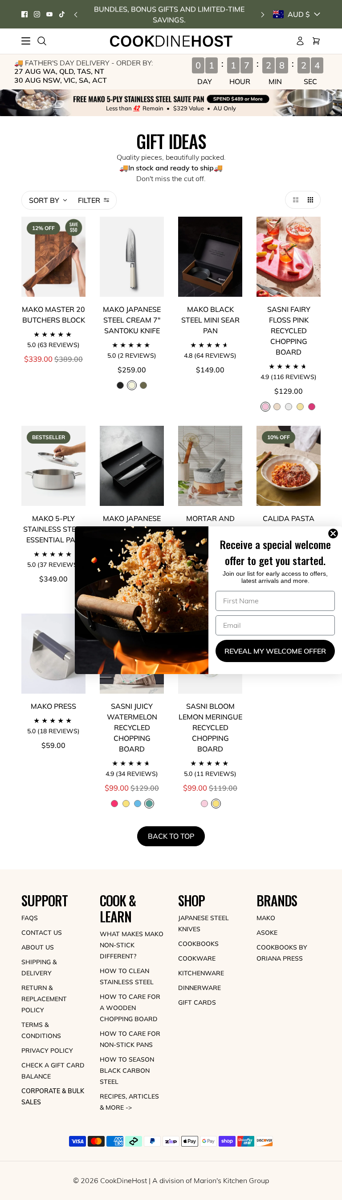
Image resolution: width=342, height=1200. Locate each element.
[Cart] (316, 40)
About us (37, 947)
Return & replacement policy (44, 999)
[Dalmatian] (288, 407)
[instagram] (37, 14)
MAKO (265, 918)
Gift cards (197, 1002)
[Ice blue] (137, 803)
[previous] (75, 14)
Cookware (197, 958)
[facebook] (24, 14)
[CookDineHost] (171, 41)
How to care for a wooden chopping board (130, 1008)
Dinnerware (199, 988)
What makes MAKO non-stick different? (131, 945)
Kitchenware (201, 973)
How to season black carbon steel (127, 1070)
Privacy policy (47, 1050)
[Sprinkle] (277, 407)
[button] (294, 200)
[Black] (120, 385)
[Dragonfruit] (312, 407)
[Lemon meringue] (300, 407)
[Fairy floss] (204, 803)
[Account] (300, 40)
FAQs (29, 918)
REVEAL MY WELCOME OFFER (275, 650)
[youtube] (49, 14)
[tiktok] (62, 14)
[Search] (41, 40)
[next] (262, 14)
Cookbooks (198, 944)
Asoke (266, 933)
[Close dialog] (335, 533)
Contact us (41, 933)
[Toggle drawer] (25, 40)
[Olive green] (143, 385)
